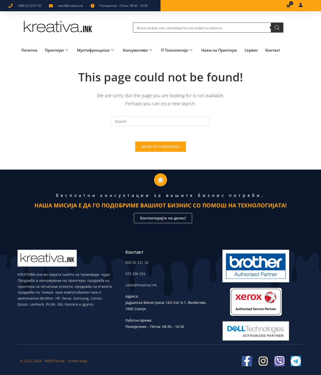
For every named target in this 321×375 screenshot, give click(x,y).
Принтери (54, 50)
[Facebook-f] (247, 361)
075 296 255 (135, 273)
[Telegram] (296, 361)
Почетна (29, 50)
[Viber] (279, 361)
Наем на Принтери (219, 50)
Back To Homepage (160, 146)
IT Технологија (174, 50)
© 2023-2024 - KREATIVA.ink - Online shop (53, 360)
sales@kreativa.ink (140, 285)
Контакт (272, 50)
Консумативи (135, 50)
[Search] (277, 28)
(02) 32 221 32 (136, 262)
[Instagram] (263, 361)
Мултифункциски (93, 50)
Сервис (251, 50)
